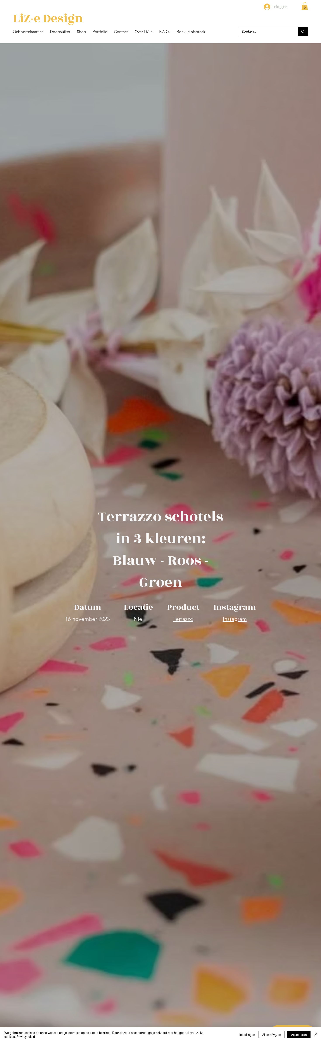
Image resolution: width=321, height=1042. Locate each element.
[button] (28, 31)
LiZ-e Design (48, 18)
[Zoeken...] (303, 31)
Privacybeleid (26, 1036)
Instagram (235, 619)
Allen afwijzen (271, 1034)
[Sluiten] (315, 1035)
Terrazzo (183, 619)
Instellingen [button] (247, 1034)
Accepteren (299, 1034)
